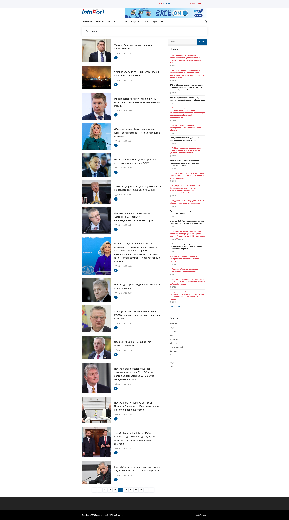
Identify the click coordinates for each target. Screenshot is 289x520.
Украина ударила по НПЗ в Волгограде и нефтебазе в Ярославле (136, 73)
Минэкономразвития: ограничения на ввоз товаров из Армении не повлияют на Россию (137, 102)
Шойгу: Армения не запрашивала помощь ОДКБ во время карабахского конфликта (137, 468)
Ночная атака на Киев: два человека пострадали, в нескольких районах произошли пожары (185, 163)
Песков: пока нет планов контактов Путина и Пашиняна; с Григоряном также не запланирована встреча (136, 406)
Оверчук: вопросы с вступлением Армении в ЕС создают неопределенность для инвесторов (133, 217)
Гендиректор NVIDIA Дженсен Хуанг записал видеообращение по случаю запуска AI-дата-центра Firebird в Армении (187, 233)
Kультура (124, 22)
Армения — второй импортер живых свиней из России (185, 212)
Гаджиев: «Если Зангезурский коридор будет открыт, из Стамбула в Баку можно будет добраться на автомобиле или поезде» (187, 295)
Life (171, 358)
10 (115, 490)
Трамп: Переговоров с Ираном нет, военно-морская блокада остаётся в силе (187, 99)
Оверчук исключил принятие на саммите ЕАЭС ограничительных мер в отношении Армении (137, 315)
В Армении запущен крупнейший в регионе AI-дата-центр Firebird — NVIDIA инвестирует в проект (186, 246)
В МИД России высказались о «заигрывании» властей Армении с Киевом (184, 258)
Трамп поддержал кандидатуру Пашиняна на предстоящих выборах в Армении (137, 188)
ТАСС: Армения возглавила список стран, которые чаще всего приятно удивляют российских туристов (185, 150)
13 (131, 490)
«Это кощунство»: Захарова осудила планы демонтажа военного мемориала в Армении (137, 132)
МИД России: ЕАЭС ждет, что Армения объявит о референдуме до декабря (187, 201)
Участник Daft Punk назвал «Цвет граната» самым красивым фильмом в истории (187, 222)
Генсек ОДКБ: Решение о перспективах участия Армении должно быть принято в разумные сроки (187, 175)
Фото (171, 366)
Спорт (172, 355)
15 (141, 490)
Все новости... (176, 307)
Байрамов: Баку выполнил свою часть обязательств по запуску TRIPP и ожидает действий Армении (187, 281)
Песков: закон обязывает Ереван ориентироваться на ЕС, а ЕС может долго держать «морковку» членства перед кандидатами (134, 374)
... (94, 490)
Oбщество (135, 22)
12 (126, 490)
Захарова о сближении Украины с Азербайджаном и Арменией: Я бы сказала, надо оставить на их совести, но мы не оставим (187, 74)
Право (145, 22)
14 (136, 490)
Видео (180, 239)
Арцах (154, 22)
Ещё (161, 22)
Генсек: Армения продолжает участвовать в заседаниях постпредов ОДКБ (137, 161)
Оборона (112, 22)
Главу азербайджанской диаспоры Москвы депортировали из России (184, 139)
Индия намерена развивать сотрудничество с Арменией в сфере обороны (185, 127)
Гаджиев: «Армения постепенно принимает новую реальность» (184, 270)
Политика (87, 22)
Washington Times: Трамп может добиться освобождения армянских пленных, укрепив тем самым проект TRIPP (185, 59)
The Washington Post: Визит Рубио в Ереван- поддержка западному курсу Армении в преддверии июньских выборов (134, 438)
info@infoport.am (201, 515)
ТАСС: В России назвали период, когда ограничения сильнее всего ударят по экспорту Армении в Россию (186, 87)
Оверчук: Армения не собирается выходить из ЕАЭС (132, 343)
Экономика (100, 22)
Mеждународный (176, 347)
